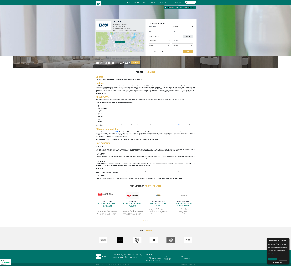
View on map (120, 42)
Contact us (178, 2)
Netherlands (179, 7)
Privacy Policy (117, 264)
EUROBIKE (107, 207)
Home (128, 2)
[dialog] (278, 251)
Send (188, 51)
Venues (145, 2)
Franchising (121, 30)
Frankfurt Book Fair (158, 205)
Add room (188, 36)
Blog (171, 2)
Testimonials (162, 2)
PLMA (116, 131)
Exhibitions (137, 2)
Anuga (133, 205)
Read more (270, 253)
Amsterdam (187, 7)
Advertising (133, 30)
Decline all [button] (283, 259)
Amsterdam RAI (121, 26)
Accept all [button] (273, 259)
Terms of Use (99, 264)
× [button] (287, 239)
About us (152, 2)
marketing (168, 124)
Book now (135, 62)
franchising (186, 124)
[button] (144, 221)
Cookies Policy (108, 264)
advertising (176, 124)
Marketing (127, 30)
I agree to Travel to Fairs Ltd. (157, 52)
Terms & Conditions (155, 53)
